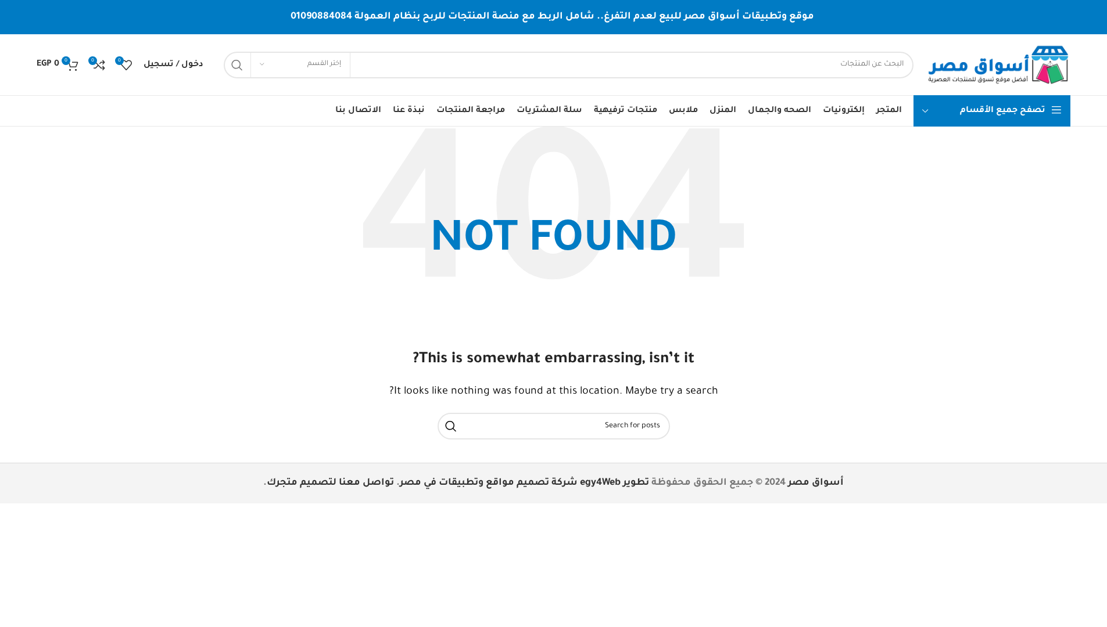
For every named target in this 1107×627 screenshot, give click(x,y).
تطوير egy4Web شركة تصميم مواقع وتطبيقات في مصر (524, 483)
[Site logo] (997, 65)
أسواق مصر (816, 483)
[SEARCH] (237, 65)
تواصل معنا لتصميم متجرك (330, 483)
